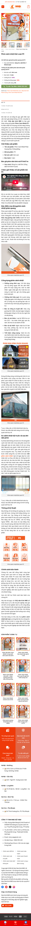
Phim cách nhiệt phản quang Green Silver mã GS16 (23, 699)
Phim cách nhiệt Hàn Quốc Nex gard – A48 (23, 654)
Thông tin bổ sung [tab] (7, 106)
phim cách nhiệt (7, 456)
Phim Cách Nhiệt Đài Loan (14, 90)
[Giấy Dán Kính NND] (15, 7)
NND (2, 49)
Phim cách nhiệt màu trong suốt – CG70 (23, 722)
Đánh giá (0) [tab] (5, 109)
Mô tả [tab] (3, 102)
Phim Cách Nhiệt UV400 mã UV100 (8, 698)
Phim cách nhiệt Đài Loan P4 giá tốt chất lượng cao (23, 676)
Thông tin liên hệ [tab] (6, 112)
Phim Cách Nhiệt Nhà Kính (15, 92)
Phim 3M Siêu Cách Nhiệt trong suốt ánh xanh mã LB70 (8, 654)
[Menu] (2, 6)
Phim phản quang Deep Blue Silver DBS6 (8, 722)
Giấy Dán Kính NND (21, 919)
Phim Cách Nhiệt (10, 49)
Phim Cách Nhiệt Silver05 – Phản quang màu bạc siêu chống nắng (8, 677)
